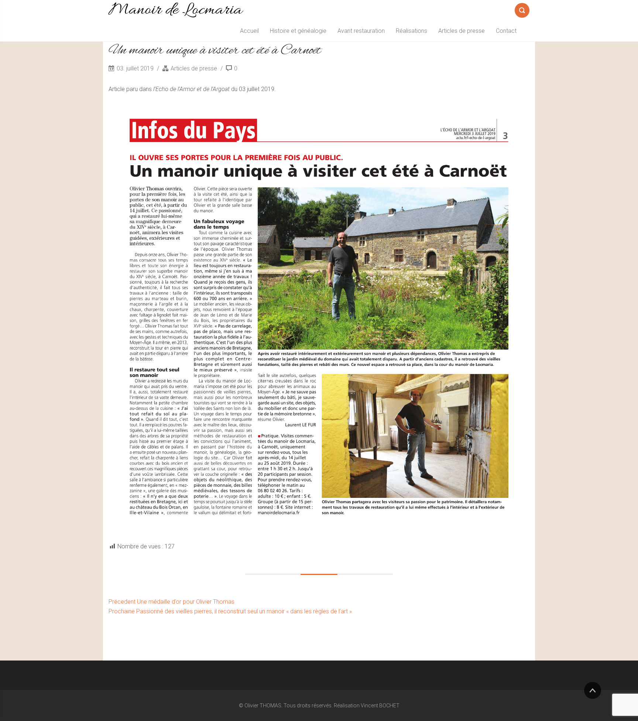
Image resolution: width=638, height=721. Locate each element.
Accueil (249, 30)
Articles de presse (461, 30)
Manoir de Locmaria (175, 10)
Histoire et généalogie (298, 30)
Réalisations (411, 30)
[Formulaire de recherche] (522, 9)
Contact (506, 30)
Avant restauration (361, 30)
